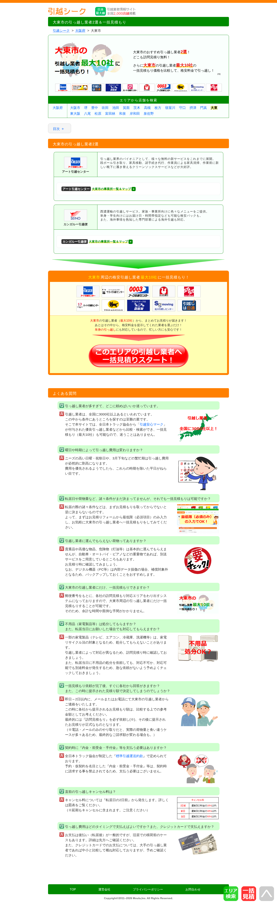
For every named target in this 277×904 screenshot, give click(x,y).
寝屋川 (170, 108)
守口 (182, 108)
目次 (56, 129)
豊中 (94, 108)
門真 (203, 108)
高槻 (147, 108)
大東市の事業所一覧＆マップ (97, 189)
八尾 (87, 113)
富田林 (110, 113)
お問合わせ (192, 889)
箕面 (126, 108)
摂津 (193, 108)
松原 (98, 113)
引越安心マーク (151, 424)
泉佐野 (149, 113)
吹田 (105, 108)
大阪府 (58, 108)
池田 (115, 108)
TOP (73, 889)
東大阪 (75, 113)
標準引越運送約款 (129, 756)
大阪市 (75, 108)
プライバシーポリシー (148, 889)
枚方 (158, 108)
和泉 (122, 113)
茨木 (136, 108)
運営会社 (104, 889)
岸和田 (135, 113)
